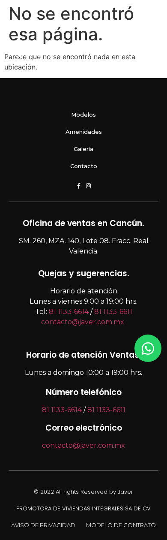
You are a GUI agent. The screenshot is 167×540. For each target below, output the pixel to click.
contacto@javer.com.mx (82, 322)
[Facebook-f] (78, 186)
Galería (83, 148)
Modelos (83, 114)
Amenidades (84, 131)
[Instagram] (88, 186)
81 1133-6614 (69, 312)
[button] (126, 51)
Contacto (83, 166)
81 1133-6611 (113, 312)
